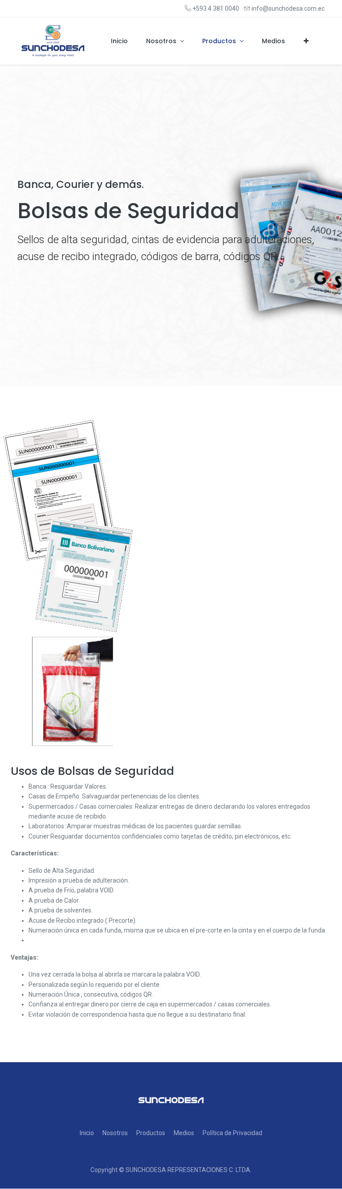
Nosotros (115, 1132)
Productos (150, 1132)
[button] (306, 41)
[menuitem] (119, 41)
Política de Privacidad (232, 1132)
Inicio (87, 1132)
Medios (184, 1132)
